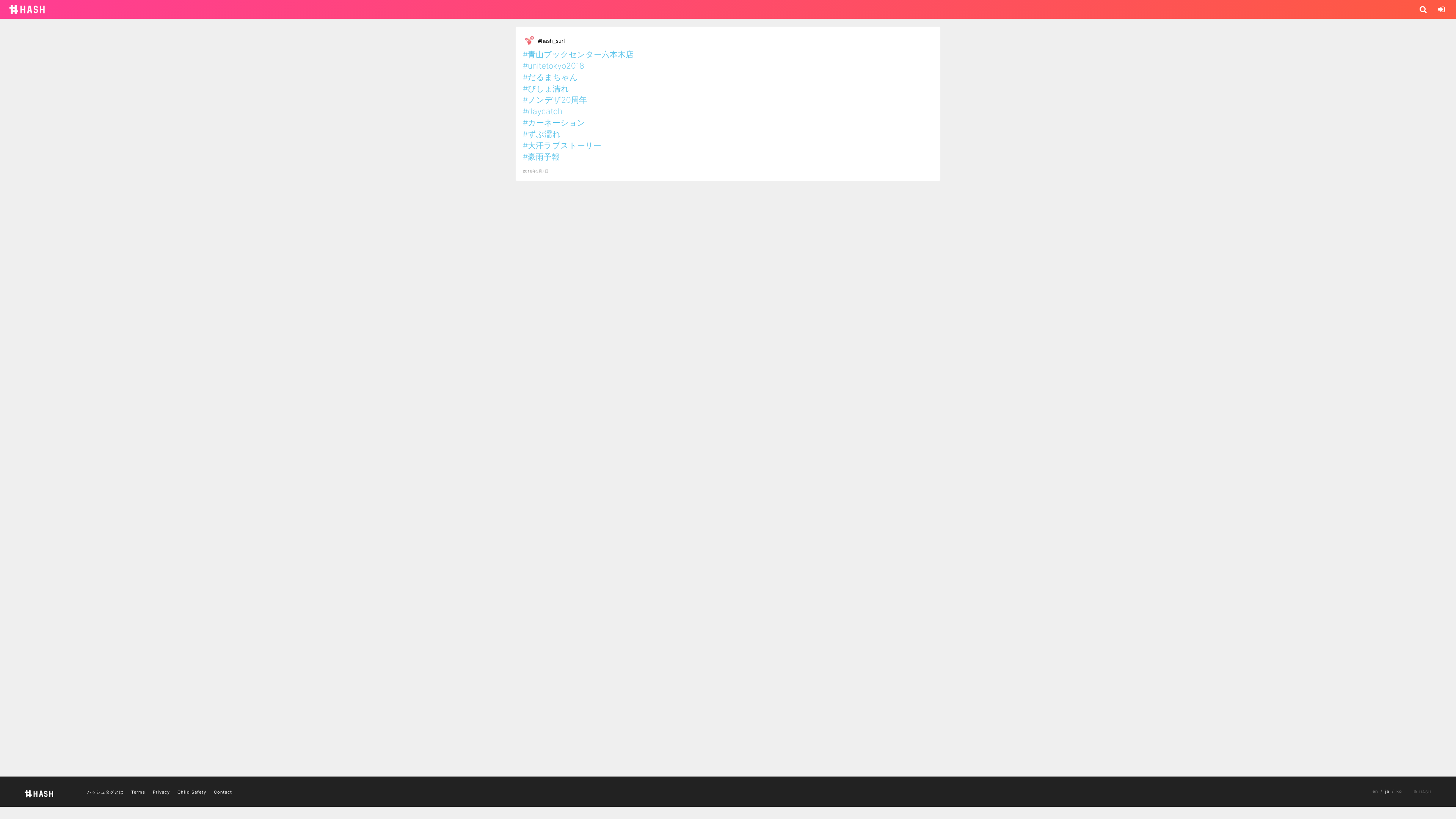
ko (1399, 791)
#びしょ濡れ (546, 88)
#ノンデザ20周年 (555, 100)
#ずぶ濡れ (542, 134)
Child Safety (191, 792)
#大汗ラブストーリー (562, 145)
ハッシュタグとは (105, 792)
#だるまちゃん (550, 77)
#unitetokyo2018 (553, 66)
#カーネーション (554, 122)
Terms (138, 792)
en (1375, 791)
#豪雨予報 (541, 157)
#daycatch (542, 111)
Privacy (161, 792)
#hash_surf (551, 40)
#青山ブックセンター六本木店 (578, 54)
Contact (223, 792)
